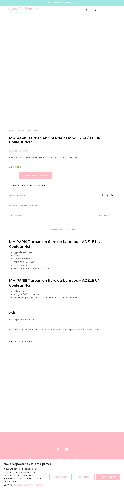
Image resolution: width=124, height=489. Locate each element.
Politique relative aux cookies (28, 484)
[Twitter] (108, 195)
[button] (84, 10)
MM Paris (37, 131)
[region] (62, 474)
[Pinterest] (112, 195)
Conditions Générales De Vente (72, 459)
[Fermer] (121, 462)
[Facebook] (103, 195)
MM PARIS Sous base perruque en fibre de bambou (18, 383)
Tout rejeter (83, 477)
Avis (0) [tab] (72, 229)
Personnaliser (59, 477)
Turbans (34, 205)
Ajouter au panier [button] (20, 393)
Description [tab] (55, 229)
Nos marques (24, 131)
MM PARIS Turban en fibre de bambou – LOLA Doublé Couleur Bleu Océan (45, 386)
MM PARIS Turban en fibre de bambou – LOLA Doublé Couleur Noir (100, 386)
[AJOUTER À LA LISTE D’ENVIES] (30, 380)
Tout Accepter (108, 477)
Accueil (12, 131)
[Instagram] (66, 450)
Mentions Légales (40, 459)
